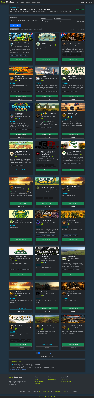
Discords (28, 2)
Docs (38, 2)
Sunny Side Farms (20, 257)
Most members (24, 29)
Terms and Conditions (66, 381)
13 (52, 353)
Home (17, 2)
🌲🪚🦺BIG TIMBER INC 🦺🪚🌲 (48, 114)
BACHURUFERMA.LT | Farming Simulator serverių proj (48, 152)
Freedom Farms (72, 113)
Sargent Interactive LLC (44, 391)
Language (43, 18)
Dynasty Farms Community (19, 114)
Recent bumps (14, 29)
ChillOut (43, 43)
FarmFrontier (19, 325)
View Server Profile (21, 170)
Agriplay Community (47, 187)
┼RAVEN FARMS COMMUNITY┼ (46, 257)
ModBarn (33, 2)
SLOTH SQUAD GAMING (75, 43)
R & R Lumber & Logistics (75, 325)
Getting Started (52, 379)
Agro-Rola (18, 187)
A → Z (31, 29)
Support (37, 386)
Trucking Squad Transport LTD (23, 44)
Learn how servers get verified (18, 369)
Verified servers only (79, 21)
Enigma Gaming (46, 220)
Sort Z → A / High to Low (78, 29)
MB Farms (44, 77)
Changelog (37, 383)
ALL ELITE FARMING (73, 187)
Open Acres (70, 292)
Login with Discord (87, 2)
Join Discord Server (21, 59)
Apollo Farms (71, 220)
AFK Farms (18, 292)
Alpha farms (19, 220)
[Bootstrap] (15, 377)
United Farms (71, 77)
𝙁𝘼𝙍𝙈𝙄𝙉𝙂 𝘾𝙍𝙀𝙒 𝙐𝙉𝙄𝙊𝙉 (21, 152)
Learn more (21, 63)
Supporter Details (39, 381)
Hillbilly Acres (71, 257)
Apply (16, 25)
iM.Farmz (44, 292)
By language (38, 29)
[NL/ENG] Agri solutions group (74, 152)
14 (55, 353)
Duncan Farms (19, 77)
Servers (22, 2)
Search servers (13, 17)
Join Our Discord (39, 388)
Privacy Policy (64, 379)
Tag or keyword (57, 18)
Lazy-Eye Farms (46, 325)
